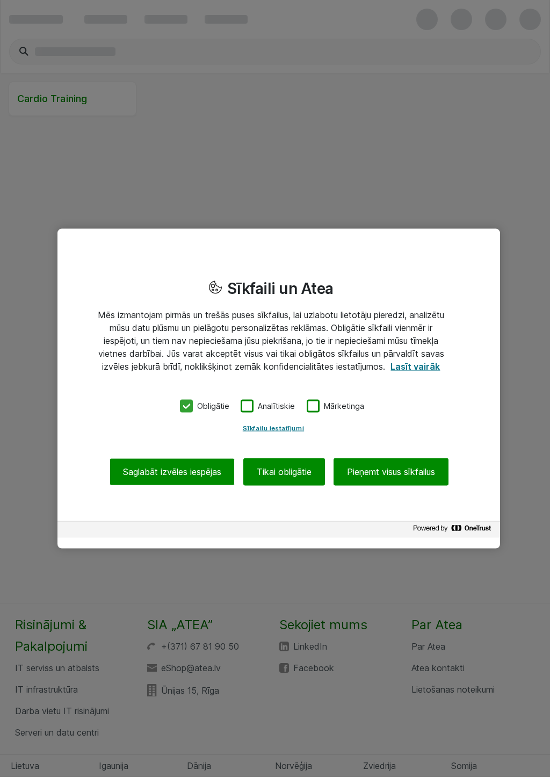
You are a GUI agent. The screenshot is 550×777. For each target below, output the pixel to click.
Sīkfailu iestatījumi (273, 427)
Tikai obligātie (284, 471)
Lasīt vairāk (415, 366)
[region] (278, 389)
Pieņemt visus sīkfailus (391, 471)
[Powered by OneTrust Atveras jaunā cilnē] (454, 530)
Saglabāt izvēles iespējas (172, 471)
